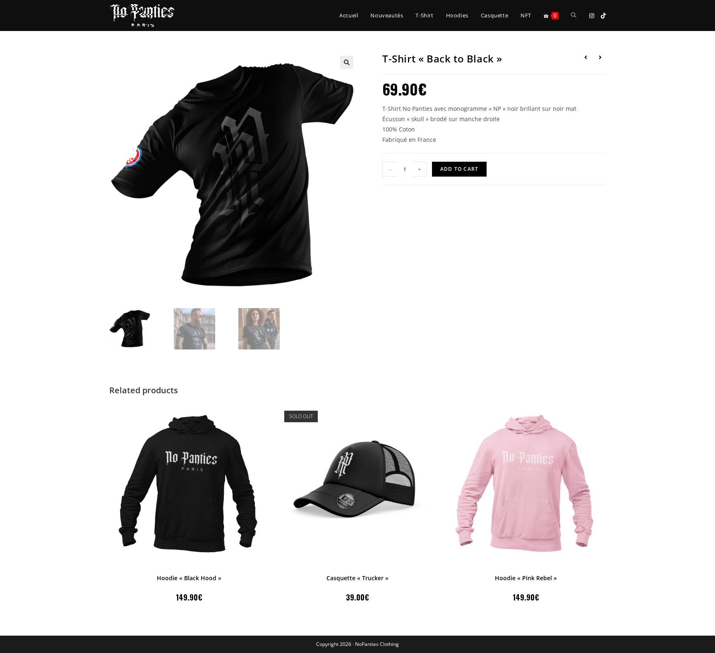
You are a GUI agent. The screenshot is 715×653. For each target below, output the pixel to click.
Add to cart (459, 168)
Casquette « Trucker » (357, 578)
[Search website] (574, 15)
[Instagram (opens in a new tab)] (591, 16)
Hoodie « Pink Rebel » (526, 578)
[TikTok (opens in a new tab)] (603, 16)
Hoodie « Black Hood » (189, 578)
